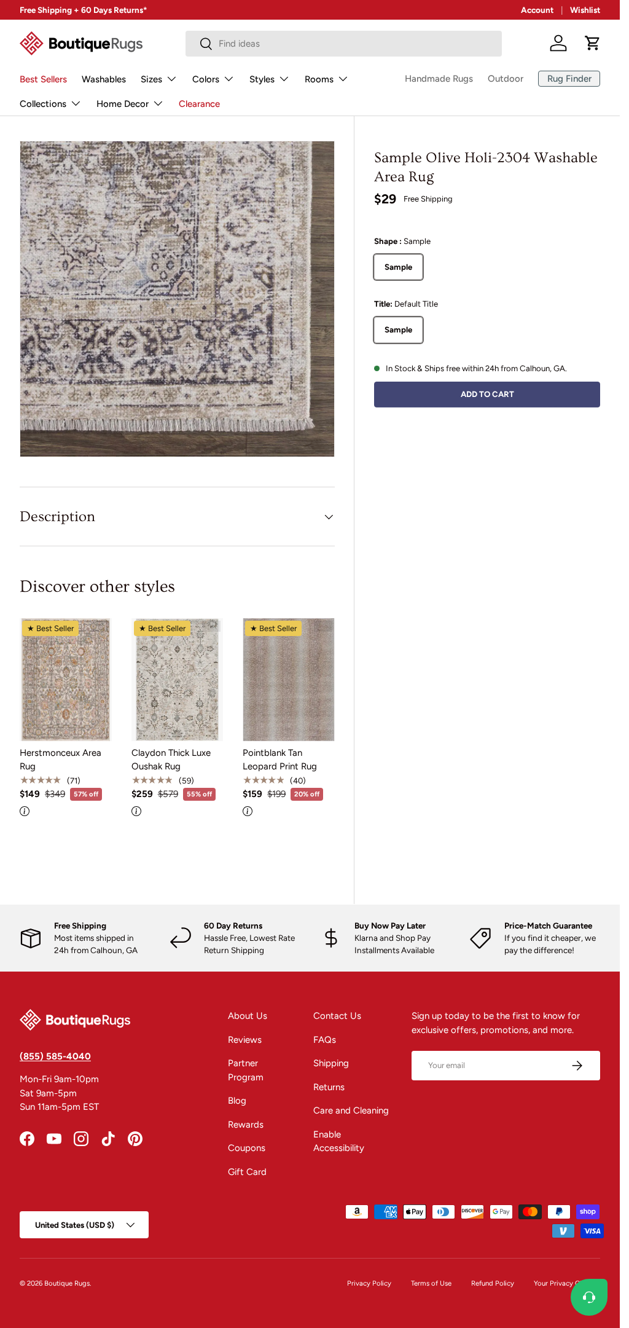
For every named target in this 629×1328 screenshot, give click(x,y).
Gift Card (247, 1171)
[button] (592, 43)
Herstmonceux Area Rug (60, 759)
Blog (237, 1100)
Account (537, 10)
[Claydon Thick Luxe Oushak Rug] (177, 679)
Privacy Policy (369, 1283)
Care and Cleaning (351, 1110)
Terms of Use (431, 1283)
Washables (104, 79)
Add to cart (487, 394)
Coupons (246, 1147)
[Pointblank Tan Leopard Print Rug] (289, 679)
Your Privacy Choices (567, 1283)
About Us (247, 1015)
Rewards (246, 1124)
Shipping (331, 1063)
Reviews (245, 1039)
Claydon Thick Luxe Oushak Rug (171, 759)
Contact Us (337, 1015)
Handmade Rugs (439, 78)
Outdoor (505, 78)
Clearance (199, 103)
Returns (329, 1087)
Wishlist (585, 10)
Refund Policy (492, 1283)
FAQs (324, 1039)
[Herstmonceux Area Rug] (66, 679)
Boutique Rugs (67, 1283)
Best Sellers (43, 79)
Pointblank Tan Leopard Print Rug (280, 759)
